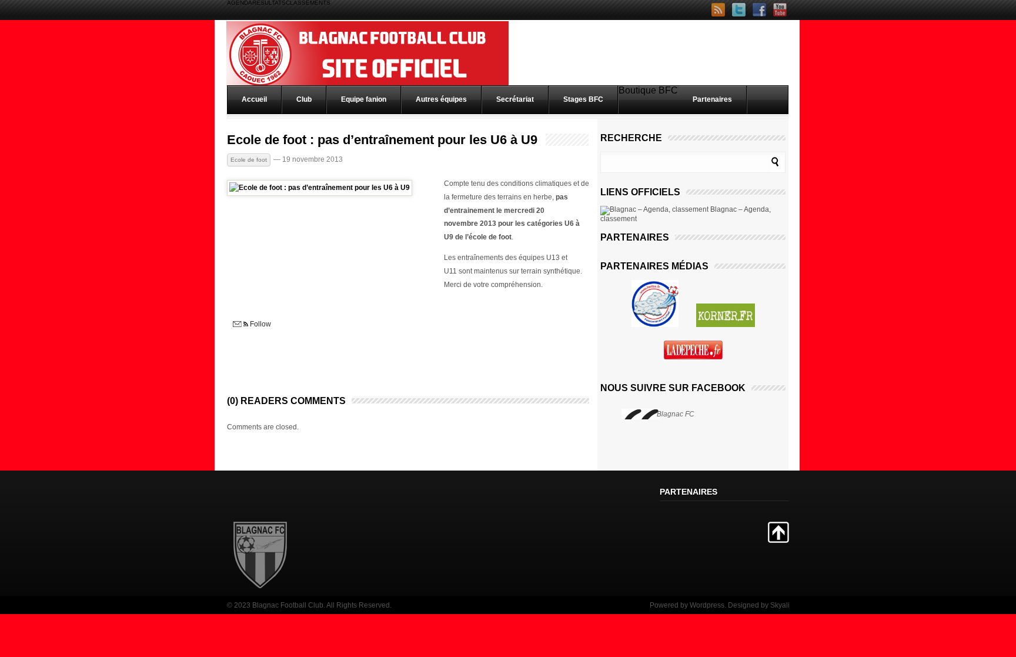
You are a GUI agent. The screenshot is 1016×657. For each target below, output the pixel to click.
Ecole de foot (248, 159)
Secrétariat (515, 99)
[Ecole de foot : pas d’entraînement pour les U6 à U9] (319, 188)
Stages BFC (583, 99)
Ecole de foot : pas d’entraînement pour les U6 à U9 (382, 140)
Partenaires (712, 99)
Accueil (254, 99)
